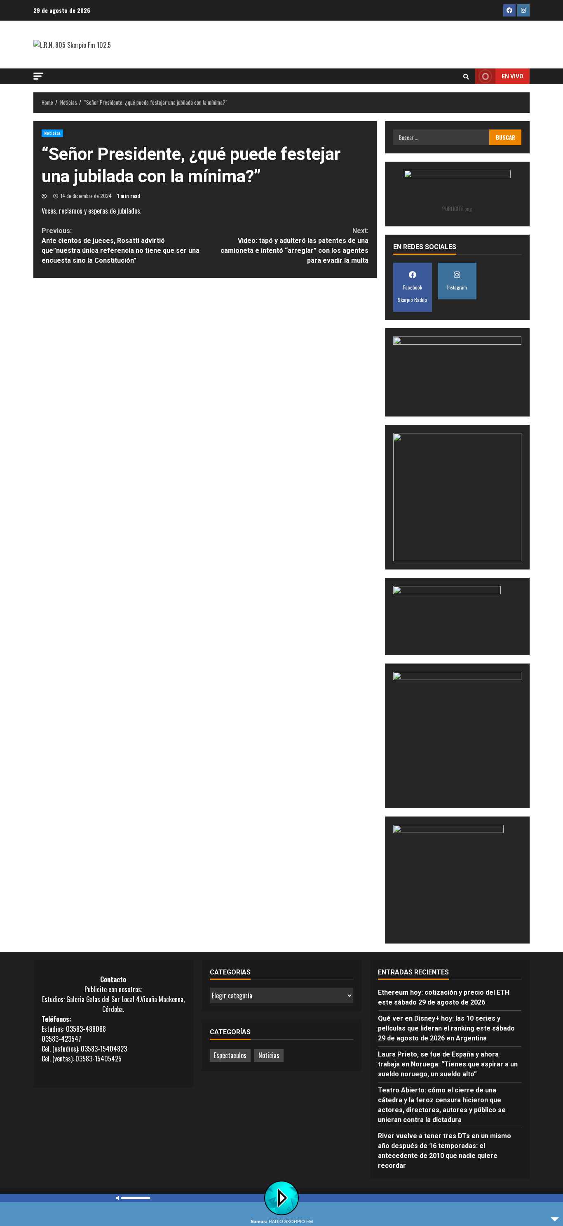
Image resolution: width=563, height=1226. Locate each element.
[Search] (466, 76)
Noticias (52, 133)
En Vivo (512, 76)
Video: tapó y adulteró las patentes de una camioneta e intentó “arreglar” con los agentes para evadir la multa (294, 245)
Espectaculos (230, 1055)
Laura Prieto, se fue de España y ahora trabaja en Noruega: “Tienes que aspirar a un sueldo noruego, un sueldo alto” (448, 1064)
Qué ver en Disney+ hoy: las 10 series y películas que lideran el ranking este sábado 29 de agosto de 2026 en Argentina (446, 1028)
